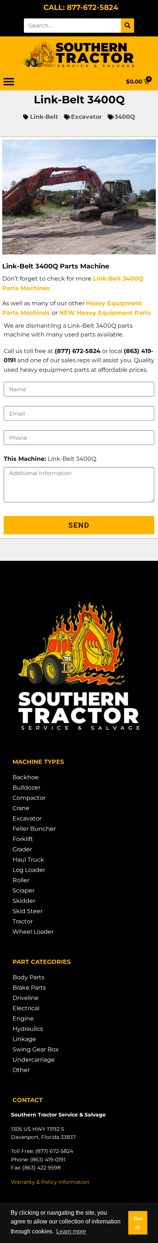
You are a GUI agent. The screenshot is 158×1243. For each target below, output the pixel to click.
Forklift (22, 839)
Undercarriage (33, 1059)
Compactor (29, 797)
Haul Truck (28, 859)
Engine (23, 1018)
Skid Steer (27, 911)
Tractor (22, 921)
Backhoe (25, 777)
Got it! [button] (138, 1222)
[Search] (127, 25)
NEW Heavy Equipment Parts (105, 312)
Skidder (23, 900)
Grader (22, 849)
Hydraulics (27, 1028)
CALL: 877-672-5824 (80, 7)
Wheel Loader (33, 931)
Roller (20, 880)
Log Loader (28, 869)
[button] (9, 81)
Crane (20, 808)
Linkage (24, 1039)
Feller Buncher (34, 828)
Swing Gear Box (35, 1049)
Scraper (23, 890)
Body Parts (28, 977)
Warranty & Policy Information (50, 1182)
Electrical (25, 1008)
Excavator (27, 818)
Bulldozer (26, 787)
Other (21, 1069)
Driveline (25, 997)
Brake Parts (29, 987)
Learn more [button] (71, 1231)
